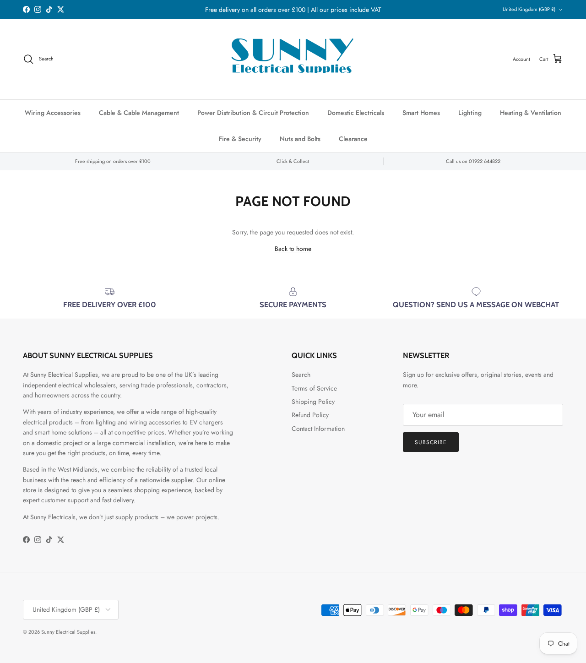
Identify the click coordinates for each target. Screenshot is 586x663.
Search (301, 374)
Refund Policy (310, 414)
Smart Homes (421, 112)
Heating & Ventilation (530, 112)
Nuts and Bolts (300, 138)
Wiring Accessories (53, 112)
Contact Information (318, 428)
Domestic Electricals (355, 112)
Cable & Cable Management (139, 112)
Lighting (470, 112)
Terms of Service (314, 388)
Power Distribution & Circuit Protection (253, 112)
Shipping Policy (313, 401)
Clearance (353, 138)
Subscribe (431, 442)
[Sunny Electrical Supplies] (293, 59)
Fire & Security (240, 138)
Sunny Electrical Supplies (68, 632)
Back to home (293, 248)
